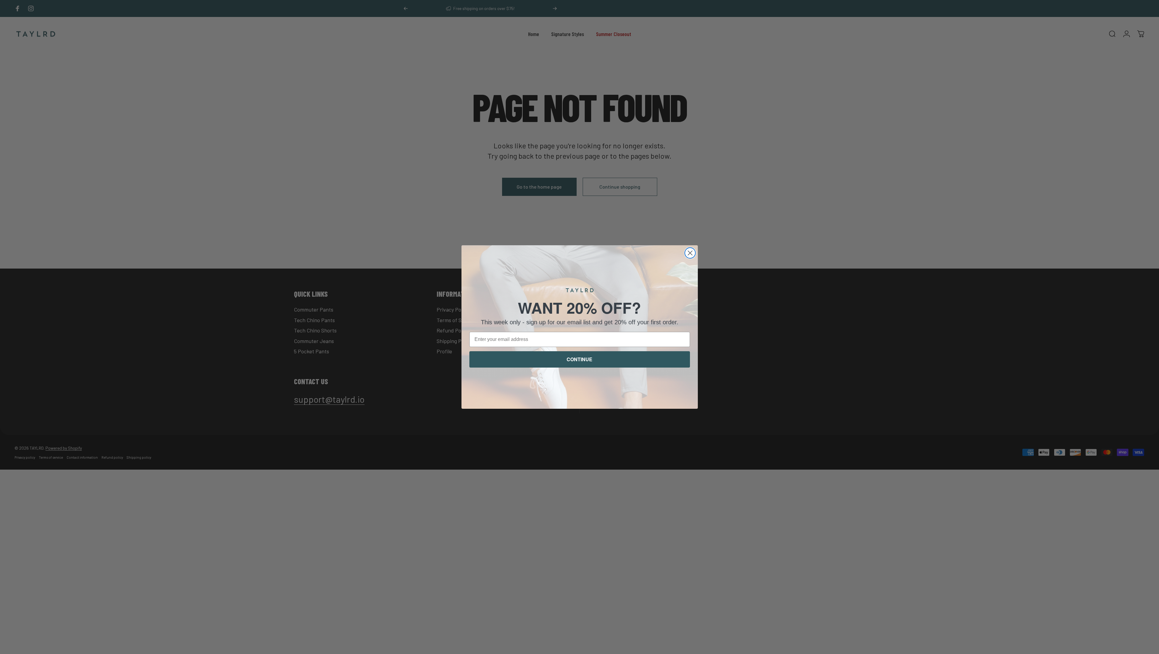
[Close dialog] (690, 253)
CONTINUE (579, 359)
